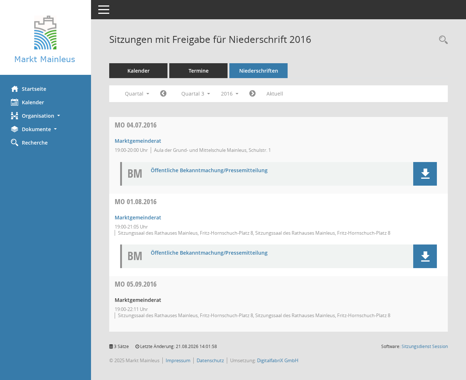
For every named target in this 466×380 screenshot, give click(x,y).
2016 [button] (227, 93)
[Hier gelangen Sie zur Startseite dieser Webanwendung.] (45, 40)
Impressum (178, 360)
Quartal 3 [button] (193, 93)
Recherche (35, 142)
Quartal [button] (135, 93)
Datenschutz (210, 360)
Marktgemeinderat (138, 140)
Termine (199, 70)
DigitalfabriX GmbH (278, 360)
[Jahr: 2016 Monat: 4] (163, 93)
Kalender (33, 102)
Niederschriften (258, 70)
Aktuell (274, 93)
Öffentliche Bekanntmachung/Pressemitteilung (209, 170)
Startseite (34, 88)
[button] (45, 115)
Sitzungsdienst (425, 346)
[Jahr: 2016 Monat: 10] (252, 93)
